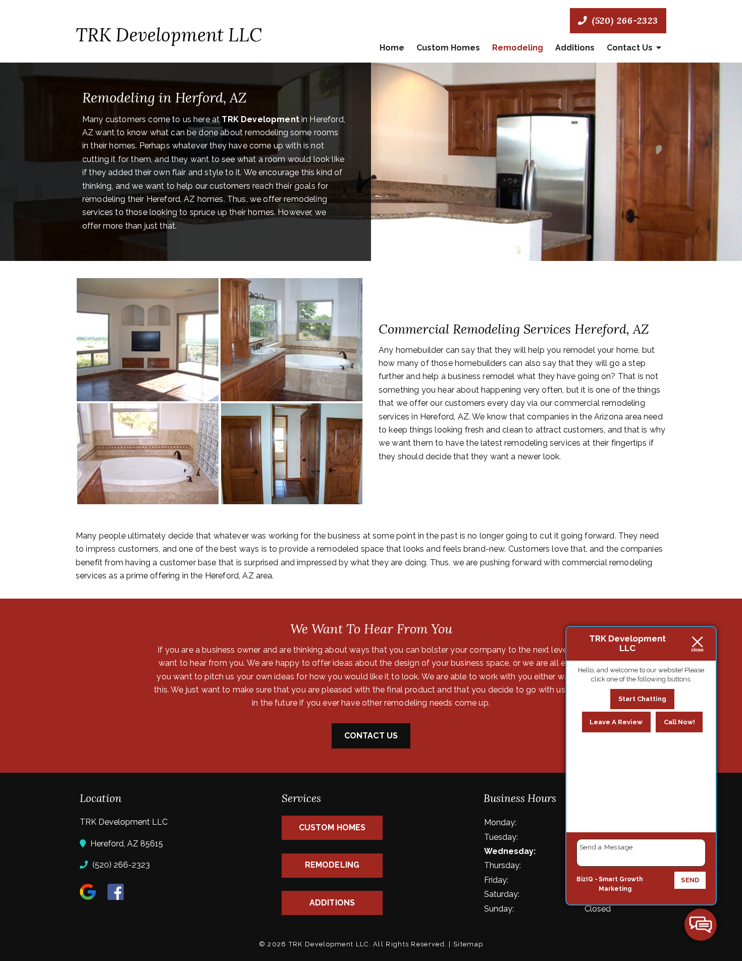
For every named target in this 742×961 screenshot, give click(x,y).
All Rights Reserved (409, 944)
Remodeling (517, 47)
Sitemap (468, 944)
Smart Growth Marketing (621, 884)
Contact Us (630, 47)
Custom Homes (448, 47)
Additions (575, 47)
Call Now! (679, 722)
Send (690, 880)
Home (392, 47)
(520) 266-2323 (623, 20)
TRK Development (260, 119)
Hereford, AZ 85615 (125, 843)
